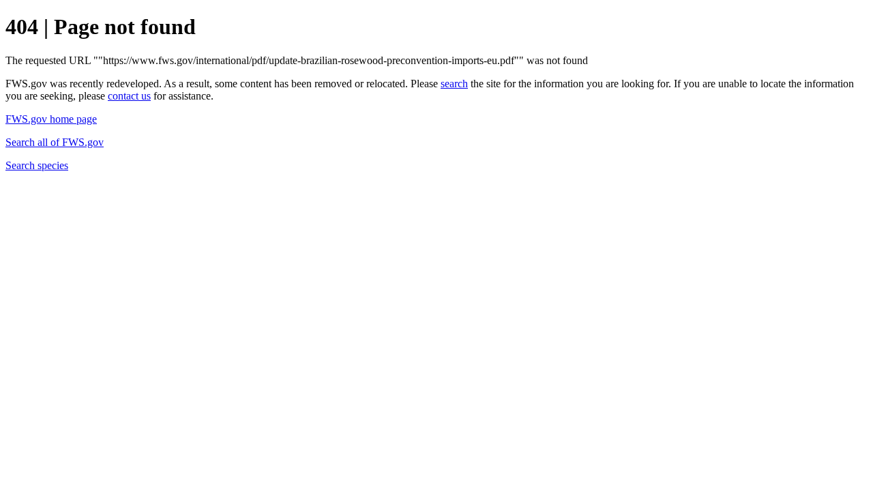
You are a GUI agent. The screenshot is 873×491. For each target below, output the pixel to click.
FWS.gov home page (51, 119)
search (454, 83)
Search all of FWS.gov (54, 142)
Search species (36, 165)
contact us (129, 96)
